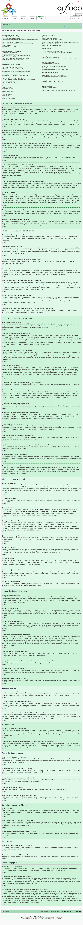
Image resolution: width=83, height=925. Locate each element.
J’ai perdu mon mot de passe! (8, 41)
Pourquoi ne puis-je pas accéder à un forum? (12, 74)
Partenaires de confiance (53, 916)
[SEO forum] (78, 1)
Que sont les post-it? (6, 95)
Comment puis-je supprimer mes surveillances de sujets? (55, 76)
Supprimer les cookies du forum (57, 911)
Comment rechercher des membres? (50, 67)
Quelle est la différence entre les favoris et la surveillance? (55, 74)
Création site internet (75, 18)
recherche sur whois (30, 893)
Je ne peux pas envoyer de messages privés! (52, 50)
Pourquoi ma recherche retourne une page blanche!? (54, 66)
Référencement (5, 18)
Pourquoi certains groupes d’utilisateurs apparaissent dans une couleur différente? (60, 42)
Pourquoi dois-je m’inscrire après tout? (10, 36)
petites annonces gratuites (33, 917)
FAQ (66, 27)
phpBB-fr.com (58, 918)
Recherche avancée (77, 15)
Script (14, 18)
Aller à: (47, 908)
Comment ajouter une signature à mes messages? (13, 68)
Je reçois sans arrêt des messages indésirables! (52, 51)
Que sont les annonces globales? (9, 92)
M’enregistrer (72, 27)
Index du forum (6, 24)
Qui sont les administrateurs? (48, 35)
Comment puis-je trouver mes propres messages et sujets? (55, 69)
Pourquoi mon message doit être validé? (11, 81)
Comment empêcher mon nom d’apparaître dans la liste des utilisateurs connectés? (20, 39)
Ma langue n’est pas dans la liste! (9, 56)
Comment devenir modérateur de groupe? (51, 41)
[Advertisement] (30, 21)
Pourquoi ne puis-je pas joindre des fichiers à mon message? (15, 75)
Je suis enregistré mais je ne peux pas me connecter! (13, 42)
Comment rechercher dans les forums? (50, 63)
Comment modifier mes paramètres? (10, 52)
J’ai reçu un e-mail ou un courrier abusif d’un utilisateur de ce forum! (57, 52)
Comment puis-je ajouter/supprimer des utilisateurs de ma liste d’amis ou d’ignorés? (60, 58)
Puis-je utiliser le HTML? (7, 88)
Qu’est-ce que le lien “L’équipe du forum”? (51, 45)
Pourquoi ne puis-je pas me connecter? (10, 35)
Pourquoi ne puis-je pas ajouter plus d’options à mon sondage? (16, 71)
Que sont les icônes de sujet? (8, 98)
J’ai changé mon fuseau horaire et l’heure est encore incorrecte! (16, 55)
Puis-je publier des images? (8, 91)
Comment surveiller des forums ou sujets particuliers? (54, 75)
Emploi (32, 18)
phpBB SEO (47, 918)
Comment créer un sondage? (8, 70)
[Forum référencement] (80, 1)
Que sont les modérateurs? (48, 36)
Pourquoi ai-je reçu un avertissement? (10, 77)
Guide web (23, 18)
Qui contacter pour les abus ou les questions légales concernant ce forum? (58, 90)
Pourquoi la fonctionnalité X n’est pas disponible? (53, 89)
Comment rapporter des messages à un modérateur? (13, 78)
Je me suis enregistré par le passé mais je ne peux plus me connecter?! (17, 43)
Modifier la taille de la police (80, 24)
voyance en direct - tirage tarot (44, 917)
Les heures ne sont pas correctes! (9, 54)
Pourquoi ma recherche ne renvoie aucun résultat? (53, 65)
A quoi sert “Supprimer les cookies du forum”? (12, 48)
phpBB (27, 918)
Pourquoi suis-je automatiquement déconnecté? (12, 38)
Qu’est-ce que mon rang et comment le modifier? (12, 59)
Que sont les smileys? (6, 90)
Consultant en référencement (56, 917)
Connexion (78, 27)
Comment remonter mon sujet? (8, 82)
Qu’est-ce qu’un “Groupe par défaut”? (50, 43)
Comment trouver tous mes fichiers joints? (51, 82)
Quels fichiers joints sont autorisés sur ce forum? (53, 81)
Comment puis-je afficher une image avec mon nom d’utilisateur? (16, 58)
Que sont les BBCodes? (7, 87)
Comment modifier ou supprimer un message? (12, 67)
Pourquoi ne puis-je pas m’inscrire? (9, 46)
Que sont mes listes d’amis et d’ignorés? (51, 57)
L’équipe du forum (45, 911)
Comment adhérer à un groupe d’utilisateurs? (52, 39)
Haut (4, 115)
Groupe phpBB (58, 868)
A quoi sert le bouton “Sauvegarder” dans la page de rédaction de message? (18, 79)
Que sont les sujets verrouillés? (9, 97)
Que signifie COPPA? (6, 45)
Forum (41, 18)
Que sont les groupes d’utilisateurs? (50, 38)
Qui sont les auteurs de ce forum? (49, 87)
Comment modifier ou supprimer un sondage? (12, 72)
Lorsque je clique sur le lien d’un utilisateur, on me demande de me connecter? (20, 61)
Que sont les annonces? (7, 94)
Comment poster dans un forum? (9, 65)
